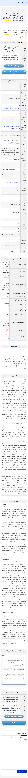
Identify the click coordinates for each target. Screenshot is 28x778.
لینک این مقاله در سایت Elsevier (12, 246)
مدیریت (18, 120)
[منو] (2, 3)
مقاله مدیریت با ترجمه (12, 10)
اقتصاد (13, 120)
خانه (18, 10)
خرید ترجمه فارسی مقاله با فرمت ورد (13, 72)
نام (26, 758)
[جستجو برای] (26, 3)
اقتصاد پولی (6, 126)
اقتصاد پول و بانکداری (12, 129)
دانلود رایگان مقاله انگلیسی (13, 66)
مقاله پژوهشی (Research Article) (12, 109)
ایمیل (26, 765)
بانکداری (18, 126)
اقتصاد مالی (12, 126)
